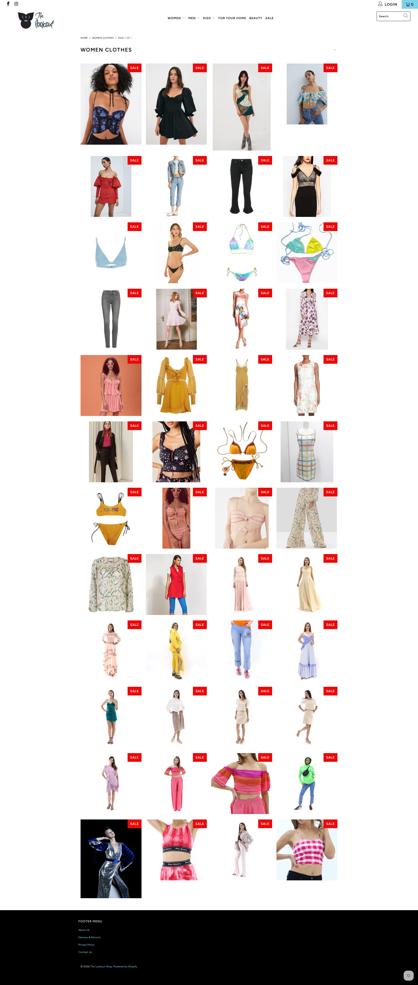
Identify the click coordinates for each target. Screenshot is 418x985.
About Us (83, 929)
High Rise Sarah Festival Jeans (241, 650)
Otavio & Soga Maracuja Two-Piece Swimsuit (111, 518)
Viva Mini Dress (111, 717)
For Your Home (232, 18)
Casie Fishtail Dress (306, 186)
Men (192, 18)
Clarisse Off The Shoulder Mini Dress (111, 186)
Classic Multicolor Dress (306, 451)
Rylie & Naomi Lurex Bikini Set (111, 252)
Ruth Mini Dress (176, 104)
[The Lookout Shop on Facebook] (7, 4)
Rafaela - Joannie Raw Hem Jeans (241, 186)
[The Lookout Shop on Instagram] (16, 4)
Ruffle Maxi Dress (306, 650)
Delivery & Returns (89, 937)
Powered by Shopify (125, 966)
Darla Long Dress (241, 584)
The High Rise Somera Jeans (176, 186)
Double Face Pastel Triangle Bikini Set (306, 252)
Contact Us (85, 952)
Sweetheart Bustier (306, 849)
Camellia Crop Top (176, 451)
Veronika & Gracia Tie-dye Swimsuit (241, 252)
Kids (207, 18)
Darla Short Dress (176, 319)
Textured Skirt (306, 717)
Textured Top (241, 717)
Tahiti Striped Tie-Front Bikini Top (241, 518)
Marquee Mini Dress (176, 385)
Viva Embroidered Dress (306, 584)
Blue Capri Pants (176, 584)
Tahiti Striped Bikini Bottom (176, 518)
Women (175, 18)
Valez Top (111, 584)
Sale (269, 18)
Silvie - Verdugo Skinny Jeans (111, 319)
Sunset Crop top (241, 783)
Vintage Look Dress (111, 650)
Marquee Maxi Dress (241, 385)
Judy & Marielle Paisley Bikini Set (176, 252)
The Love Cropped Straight (306, 783)
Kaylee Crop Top (111, 104)
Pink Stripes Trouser (111, 451)
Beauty (255, 18)
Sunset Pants (176, 783)
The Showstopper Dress (111, 858)
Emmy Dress (111, 783)
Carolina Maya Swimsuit (241, 451)
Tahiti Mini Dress (111, 385)
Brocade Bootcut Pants (241, 849)
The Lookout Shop (101, 966)
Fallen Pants (306, 518)
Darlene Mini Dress (241, 107)
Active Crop (176, 849)
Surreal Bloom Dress (241, 319)
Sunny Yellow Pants (176, 650)
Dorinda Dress (306, 385)
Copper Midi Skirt (176, 717)
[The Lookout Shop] (35, 20)
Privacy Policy (86, 944)
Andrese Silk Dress (306, 319)
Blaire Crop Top (306, 94)
